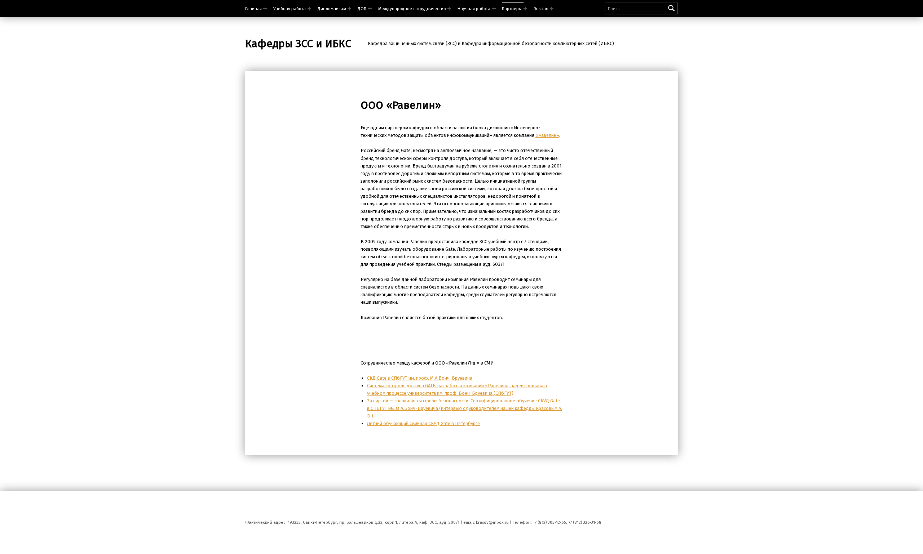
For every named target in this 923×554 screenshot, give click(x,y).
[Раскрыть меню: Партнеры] (525, 8)
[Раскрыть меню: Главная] (265, 8)
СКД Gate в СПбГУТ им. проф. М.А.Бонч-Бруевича (419, 378)
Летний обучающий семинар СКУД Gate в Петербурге (423, 423)
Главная (253, 8)
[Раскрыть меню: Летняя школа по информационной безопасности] (309, 8)
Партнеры (512, 8)
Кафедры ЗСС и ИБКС (298, 43)
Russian (541, 8)
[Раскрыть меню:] (349, 8)
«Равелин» (547, 135)
